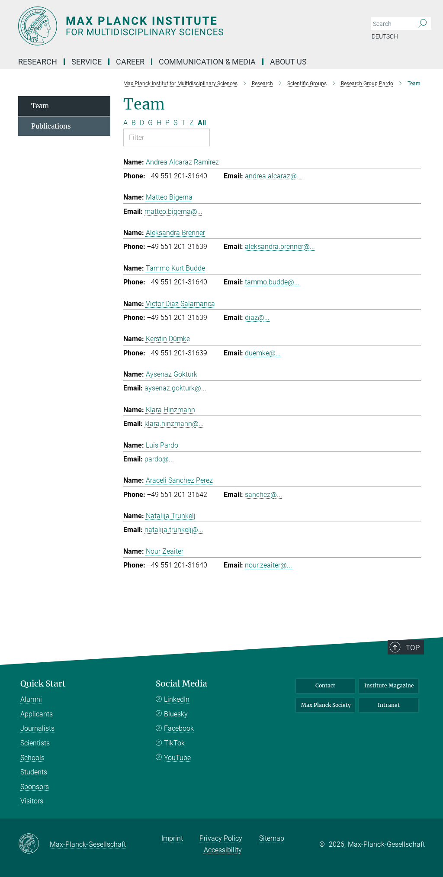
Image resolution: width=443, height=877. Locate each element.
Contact (325, 685)
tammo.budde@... (272, 282)
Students (33, 772)
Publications (51, 126)
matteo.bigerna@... (173, 211)
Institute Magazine (389, 685)
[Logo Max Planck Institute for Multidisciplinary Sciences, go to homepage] (180, 25)
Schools (32, 758)
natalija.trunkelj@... (173, 530)
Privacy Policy (220, 838)
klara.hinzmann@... (174, 423)
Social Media (181, 684)
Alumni (31, 699)
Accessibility (223, 850)
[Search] (422, 24)
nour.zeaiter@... (268, 565)
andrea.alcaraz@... (273, 176)
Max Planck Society (326, 705)
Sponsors (34, 787)
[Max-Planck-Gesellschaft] (34, 844)
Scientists (35, 743)
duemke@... (263, 353)
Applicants (36, 714)
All (202, 123)
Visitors (31, 801)
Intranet (389, 705)
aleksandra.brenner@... (280, 246)
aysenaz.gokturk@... (175, 388)
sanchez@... (263, 494)
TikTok (174, 743)
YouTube (177, 758)
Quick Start (43, 684)
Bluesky (176, 714)
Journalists (37, 728)
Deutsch (385, 36)
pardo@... (159, 459)
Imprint (172, 838)
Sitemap (271, 838)
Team (40, 106)
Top (413, 647)
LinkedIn (176, 699)
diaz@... (257, 317)
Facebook (179, 728)
